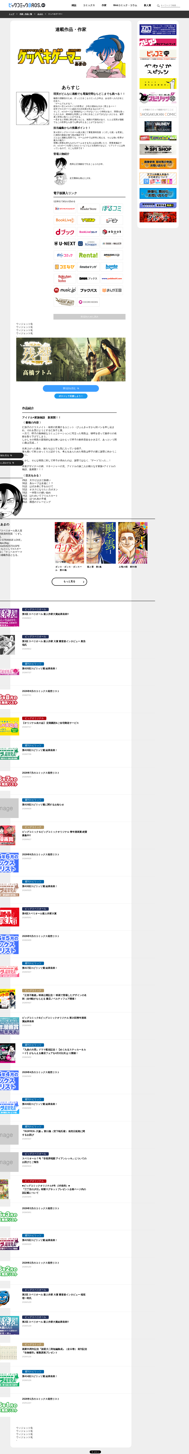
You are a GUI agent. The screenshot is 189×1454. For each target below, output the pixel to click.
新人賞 (147, 5)
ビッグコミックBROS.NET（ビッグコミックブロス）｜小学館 (27, 5)
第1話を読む (70, 388)
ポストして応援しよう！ (71, 396)
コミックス (89, 5)
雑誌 (74, 5)
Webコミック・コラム (125, 5)
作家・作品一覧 (26, 14)
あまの (40, 14)
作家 (104, 5)
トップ (11, 14)
